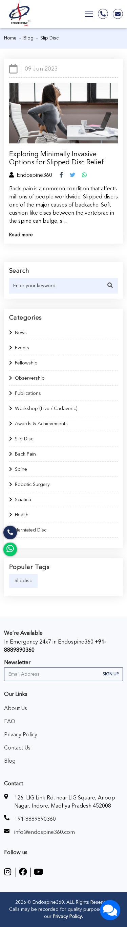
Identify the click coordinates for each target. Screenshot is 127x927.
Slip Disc (24, 439)
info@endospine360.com (44, 832)
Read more (21, 235)
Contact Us (17, 748)
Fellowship (26, 363)
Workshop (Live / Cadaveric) (46, 409)
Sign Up (111, 674)
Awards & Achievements (41, 424)
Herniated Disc (30, 530)
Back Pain (25, 454)
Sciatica (23, 500)
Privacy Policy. (67, 916)
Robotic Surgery (32, 485)
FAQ (9, 721)
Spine (21, 469)
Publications (28, 393)
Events (22, 348)
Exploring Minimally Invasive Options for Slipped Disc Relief (56, 158)
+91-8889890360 (35, 819)
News (21, 333)
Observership (30, 378)
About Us (15, 708)
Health (21, 515)
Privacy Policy (20, 734)
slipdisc (23, 581)
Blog (28, 38)
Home (10, 38)
